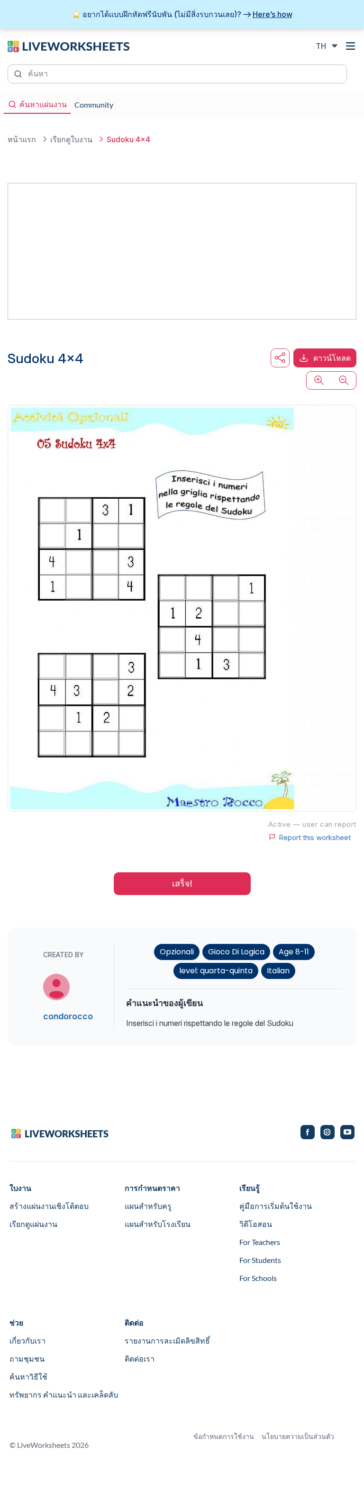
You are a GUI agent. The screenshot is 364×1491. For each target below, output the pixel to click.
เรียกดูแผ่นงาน (33, 1223)
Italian (278, 970)
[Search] (19, 73)
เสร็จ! (182, 883)
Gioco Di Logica (236, 951)
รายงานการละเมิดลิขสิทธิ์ (167, 1340)
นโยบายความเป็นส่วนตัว (298, 1436)
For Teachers (259, 1241)
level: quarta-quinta (216, 970)
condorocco (68, 1016)
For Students (260, 1259)
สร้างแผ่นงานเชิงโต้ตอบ (49, 1205)
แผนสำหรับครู (148, 1205)
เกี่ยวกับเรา (27, 1340)
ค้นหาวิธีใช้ (28, 1376)
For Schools (258, 1277)
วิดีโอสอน (255, 1223)
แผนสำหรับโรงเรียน (158, 1223)
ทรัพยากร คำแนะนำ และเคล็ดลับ (63, 1394)
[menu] (350, 46)
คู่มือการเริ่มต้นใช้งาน (275, 1205)
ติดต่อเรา (140, 1358)
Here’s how (272, 14)
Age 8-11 (294, 951)
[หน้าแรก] (68, 45)
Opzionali (177, 951)
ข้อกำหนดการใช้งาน (223, 1436)
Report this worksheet (315, 837)
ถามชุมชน (27, 1358)
